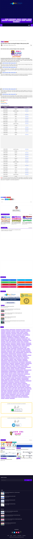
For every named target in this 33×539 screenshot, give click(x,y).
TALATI (29, 390)
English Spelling (9, 345)
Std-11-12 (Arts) (15, 387)
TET (25, 391)
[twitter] (14, 532)
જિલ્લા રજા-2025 (29, 19)
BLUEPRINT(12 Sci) (17, 337)
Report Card (19, 379)
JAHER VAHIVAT (4, 355)
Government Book (14, 348)
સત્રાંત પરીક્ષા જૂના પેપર (4, 20)
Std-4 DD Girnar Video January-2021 (9, 63)
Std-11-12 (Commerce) (21, 387)
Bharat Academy (26, 333)
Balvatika (26, 332)
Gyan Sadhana (28, 351)
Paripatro (27, 371)
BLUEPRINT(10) (4, 336)
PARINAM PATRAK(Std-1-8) (5, 371)
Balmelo (18, 332)
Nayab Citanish (12, 363)
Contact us (14, 535)
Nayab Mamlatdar (18, 363)
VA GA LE (3, 395)
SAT (2, 382)
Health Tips (10, 352)
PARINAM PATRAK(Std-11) (13, 371)
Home (1, 40)
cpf (30, 340)
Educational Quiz (8, 344)
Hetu (14, 352)
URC (23, 394)
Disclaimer (24, 535)
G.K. (11, 347)
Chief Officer (7, 340)
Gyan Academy (23, 351)
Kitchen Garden (25, 356)
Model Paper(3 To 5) (4, 360)
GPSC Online (3, 349)
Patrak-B (19, 372)
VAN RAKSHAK (7, 395)
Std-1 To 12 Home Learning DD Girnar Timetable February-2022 (5, 222)
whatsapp (9, 282)
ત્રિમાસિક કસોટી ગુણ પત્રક (11, 20)
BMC (27, 337)
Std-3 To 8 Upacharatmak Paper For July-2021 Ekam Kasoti (12, 515)
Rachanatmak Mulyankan (25, 378)
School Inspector (23, 382)
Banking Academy (8, 333)
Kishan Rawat (20, 356)
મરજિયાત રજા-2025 (24, 19)
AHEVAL (28, 329)
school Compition (17, 382)
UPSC (20, 394)
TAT (2, 391)
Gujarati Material (4, 351)
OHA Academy (4, 367)
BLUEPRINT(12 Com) (11, 337)
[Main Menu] (1, 25)
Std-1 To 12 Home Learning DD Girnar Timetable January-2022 (16, 222)
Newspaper (8, 364)
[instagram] (18, 532)
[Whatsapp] (9, 199)
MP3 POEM (20, 360)
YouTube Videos (5, 40)
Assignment (3, 332)
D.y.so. (22, 341)
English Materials (29, 344)
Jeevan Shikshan (19, 355)
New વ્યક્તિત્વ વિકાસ (28, 20)
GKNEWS (9, 348)
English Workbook (15, 345)
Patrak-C (23, 372)
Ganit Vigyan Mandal (16, 347)
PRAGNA (10, 376)
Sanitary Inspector (17, 380)
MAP (2, 359)
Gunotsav (18, 351)
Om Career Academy (27, 367)
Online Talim (8, 368)
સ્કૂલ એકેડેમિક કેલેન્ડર (18, 20)
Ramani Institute (7, 379)
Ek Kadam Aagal (14, 344)
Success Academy (4, 390)
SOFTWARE (3, 386)
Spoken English (11, 386)
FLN (2, 347)
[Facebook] (5, 199)
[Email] (12, 199)
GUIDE (15, 349)
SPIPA (7, 386)
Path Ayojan (11, 372)
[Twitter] (7, 199)
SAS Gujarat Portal (29, 380)
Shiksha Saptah (25, 383)
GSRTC (12, 349)
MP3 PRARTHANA (25, 360)
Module (16, 360)
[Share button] (14, 199)
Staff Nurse (24, 386)
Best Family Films (20, 333)
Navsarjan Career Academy (5, 363)
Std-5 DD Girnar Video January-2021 (9, 67)
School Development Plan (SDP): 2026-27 (22, 449)
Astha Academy (8, 332)
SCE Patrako (6, 382)
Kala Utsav (29, 355)
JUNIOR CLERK (25, 355)
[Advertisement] (16, 12)
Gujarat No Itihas (20, 349)
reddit (25, 282)
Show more (30, 214)
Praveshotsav (19, 376)
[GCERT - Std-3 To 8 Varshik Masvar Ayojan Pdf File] (16, 299)
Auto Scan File (13, 332)
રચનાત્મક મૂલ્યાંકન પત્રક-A (12, 19)
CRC (7, 341)
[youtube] (16, 532)
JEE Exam (15, 355)
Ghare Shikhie (25, 347)
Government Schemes (20, 348)
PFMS (2, 375)
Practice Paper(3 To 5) (22, 375)
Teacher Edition (10, 391)
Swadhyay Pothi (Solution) (23, 390)
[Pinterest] (11, 199)
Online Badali (3, 368)
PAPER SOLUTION (23, 368)
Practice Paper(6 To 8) (4, 376)
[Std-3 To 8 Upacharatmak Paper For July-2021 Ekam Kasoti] (2, 310)
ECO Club (3, 344)
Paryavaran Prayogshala (5, 372)
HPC (30, 352)
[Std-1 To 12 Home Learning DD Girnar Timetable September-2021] (2, 314)
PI (5, 375)
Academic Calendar (19, 329)
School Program (10, 383)
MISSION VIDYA (25, 359)
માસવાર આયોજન (19, 19)
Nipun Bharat (22, 364)
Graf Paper (8, 349)
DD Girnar (2, 41)
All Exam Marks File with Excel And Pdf (6, 459)
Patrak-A (15, 372)
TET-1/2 (29, 391)
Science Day (15, 383)
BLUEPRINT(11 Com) (16, 336)
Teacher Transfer (16, 391)
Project (29, 376)
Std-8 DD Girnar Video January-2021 (9, 94)
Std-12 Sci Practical (28, 387)
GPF (25, 348)
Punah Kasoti (8, 378)
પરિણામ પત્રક (6, 19)
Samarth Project (11, 380)
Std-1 (28, 386)
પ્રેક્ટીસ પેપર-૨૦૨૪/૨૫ (16, 21)
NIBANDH (13, 364)
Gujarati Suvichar (10, 351)
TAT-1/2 (6, 391)
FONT (5, 347)
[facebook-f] (12, 532)
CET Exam (3, 340)
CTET (10, 341)
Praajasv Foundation (15, 375)
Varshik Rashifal (18, 395)
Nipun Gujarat (27, 364)
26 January (7, 329)
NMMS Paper (23, 20)
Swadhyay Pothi (16, 390)
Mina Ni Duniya (19, 359)
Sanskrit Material (23, 380)
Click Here (26, 109)
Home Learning (26, 352)
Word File (3, 398)
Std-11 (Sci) (10, 387)
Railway (3, 379)
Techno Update (21, 391)
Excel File (23, 345)
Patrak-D (27, 372)
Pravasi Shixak (14, 376)
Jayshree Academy (9, 355)
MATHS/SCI (11, 359)
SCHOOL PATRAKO (4, 383)
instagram (9, 286)
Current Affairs (14, 341)
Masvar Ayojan (6, 359)
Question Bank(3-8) (18, 378)
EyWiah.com (27, 345)
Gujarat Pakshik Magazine (27, 349)
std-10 (6, 387)
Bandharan (3, 333)
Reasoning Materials (13, 379)
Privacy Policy (19, 535)
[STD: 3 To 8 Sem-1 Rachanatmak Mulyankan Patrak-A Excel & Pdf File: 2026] (2, 321)
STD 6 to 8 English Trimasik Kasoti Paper (10, 503)
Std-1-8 (3, 387)
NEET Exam (23, 363)
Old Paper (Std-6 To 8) (21, 367)
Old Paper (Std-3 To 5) (14, 367)
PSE (2, 378)
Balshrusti (22, 332)
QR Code (13, 378)
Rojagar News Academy (25, 379)
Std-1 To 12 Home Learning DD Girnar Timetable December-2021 (27, 222)
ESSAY (20, 345)
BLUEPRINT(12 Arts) (4, 337)
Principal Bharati (25, 376)
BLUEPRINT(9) (23, 337)
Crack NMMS (3, 341)
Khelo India (15, 356)
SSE (20, 386)
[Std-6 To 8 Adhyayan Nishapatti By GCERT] (2, 318)
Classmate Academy (19, 340)
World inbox (7, 398)
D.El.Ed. (19, 341)
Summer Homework (10, 390)
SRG (15, 386)
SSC (18, 386)
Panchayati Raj (17, 368)
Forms (8, 347)
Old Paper (8, 367)
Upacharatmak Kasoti (13, 394)
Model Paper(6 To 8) (11, 360)
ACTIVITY (24, 329)
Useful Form (27, 394)
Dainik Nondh (26, 341)
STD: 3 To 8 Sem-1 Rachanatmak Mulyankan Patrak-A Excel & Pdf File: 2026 (14, 320)
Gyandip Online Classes (5, 352)
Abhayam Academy (12, 329)
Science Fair (20, 383)
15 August (3, 329)
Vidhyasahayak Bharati (24, 395)
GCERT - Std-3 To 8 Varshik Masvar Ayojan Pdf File (7, 306)
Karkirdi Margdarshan (4, 356)
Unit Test (8, 394)
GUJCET (15, 351)
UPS (17, 394)
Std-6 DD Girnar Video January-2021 (9, 72)
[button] (32, 25)
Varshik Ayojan (13, 395)
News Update (3, 364)
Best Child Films (14, 333)
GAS (20, 347)
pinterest (9, 284)
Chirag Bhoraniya (13, 340)
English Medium (4, 345)
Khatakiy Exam (11, 356)
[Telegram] (20, 532)
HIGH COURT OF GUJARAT (20, 352)
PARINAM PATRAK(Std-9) (21, 371)
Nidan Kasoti (17, 364)
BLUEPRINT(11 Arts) (9, 336)
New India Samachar (28, 363)
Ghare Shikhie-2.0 (4, 348)
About (11, 535)
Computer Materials (26, 340)
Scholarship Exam (11, 382)
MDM (15, 359)
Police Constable (9, 375)
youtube (25, 286)
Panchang (13, 368)
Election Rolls (19, 344)
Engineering (23, 344)
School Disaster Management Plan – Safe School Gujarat (8, 450)
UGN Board (3, 394)
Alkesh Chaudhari (16, 210)
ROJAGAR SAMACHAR (4, 380)
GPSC (28, 348)
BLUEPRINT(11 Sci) (23, 336)
